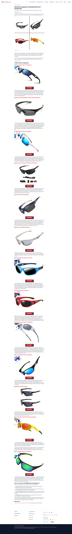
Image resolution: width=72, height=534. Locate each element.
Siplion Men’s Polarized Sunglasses (23, 131)
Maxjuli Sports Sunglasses (22, 386)
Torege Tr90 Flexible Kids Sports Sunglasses (26, 417)
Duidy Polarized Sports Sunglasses (24, 451)
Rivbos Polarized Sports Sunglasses (23, 64)
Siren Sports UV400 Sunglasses (22, 227)
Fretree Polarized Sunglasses (22, 194)
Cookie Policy (31, 519)
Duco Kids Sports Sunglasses (22, 290)
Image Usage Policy (32, 511)
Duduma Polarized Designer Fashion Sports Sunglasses (28, 97)
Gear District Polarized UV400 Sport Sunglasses (26, 163)
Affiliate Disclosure (31, 513)
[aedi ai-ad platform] (19, 228)
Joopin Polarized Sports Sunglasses (24, 354)
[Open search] (26, 2)
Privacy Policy (31, 515)
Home (15, 4)
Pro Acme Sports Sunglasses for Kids (23, 257)
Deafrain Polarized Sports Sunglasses (24, 322)
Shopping (18, 4)
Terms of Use (31, 517)
